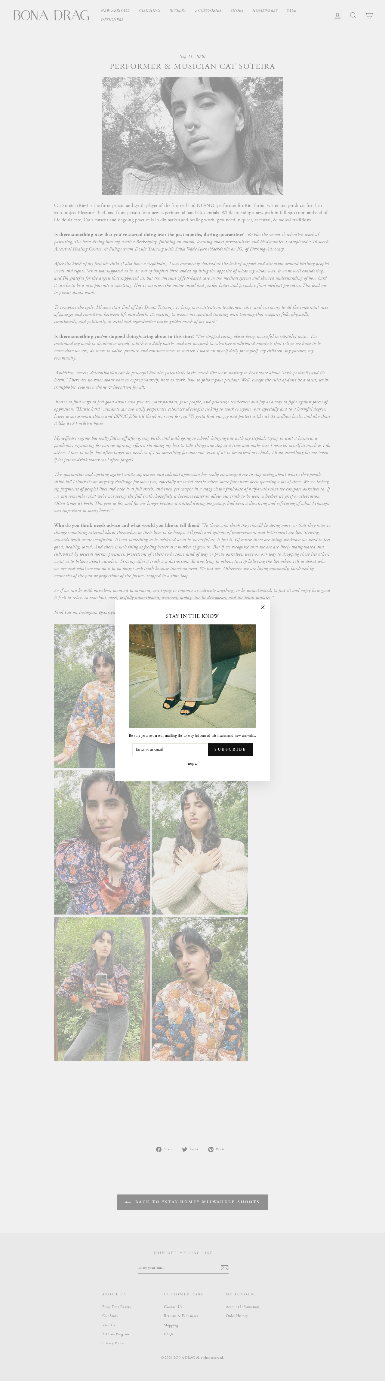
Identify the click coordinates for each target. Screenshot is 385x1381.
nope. (192, 763)
